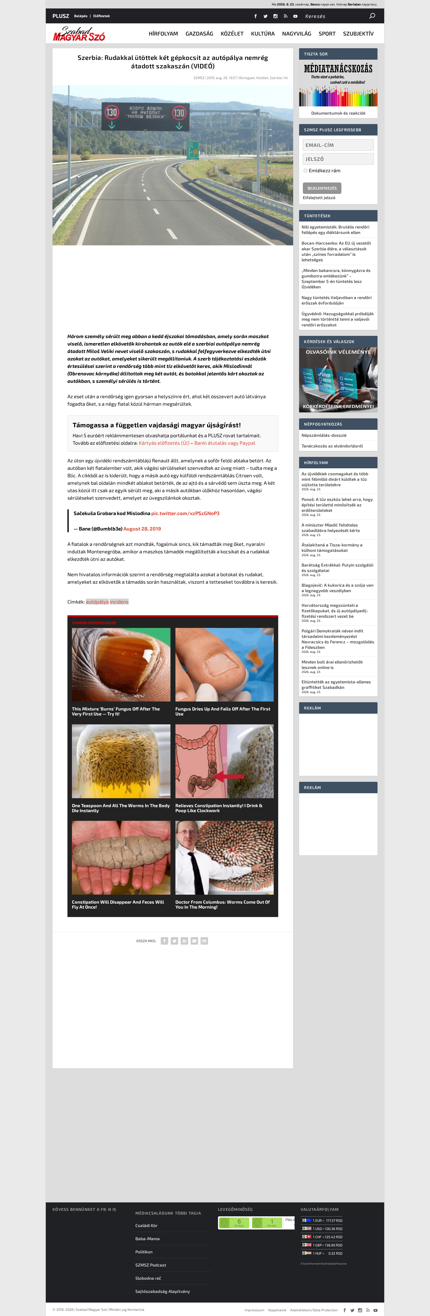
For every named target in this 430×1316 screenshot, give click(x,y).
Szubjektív (358, 33)
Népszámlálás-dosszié (324, 435)
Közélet (232, 33)
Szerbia (276, 78)
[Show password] (366, 159)
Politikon (144, 1251)
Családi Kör (146, 1225)
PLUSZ (61, 15)
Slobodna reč (148, 1277)
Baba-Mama (147, 1238)
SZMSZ (199, 78)
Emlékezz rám (324, 170)
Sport (327, 33)
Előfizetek (101, 16)
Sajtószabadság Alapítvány (162, 1291)
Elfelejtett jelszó (319, 197)
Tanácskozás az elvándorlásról (332, 445)
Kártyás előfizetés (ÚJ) (164, 443)
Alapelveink (277, 1310)
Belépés (80, 16)
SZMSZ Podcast (150, 1264)
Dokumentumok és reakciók (338, 112)
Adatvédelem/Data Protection (314, 1310)
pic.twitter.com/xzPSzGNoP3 (185, 513)
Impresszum (254, 1310)
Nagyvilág (296, 33)
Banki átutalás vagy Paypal (224, 443)
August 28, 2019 (142, 528)
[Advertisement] (173, 290)
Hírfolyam (163, 33)
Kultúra (263, 33)
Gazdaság (199, 33)
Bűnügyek (247, 78)
